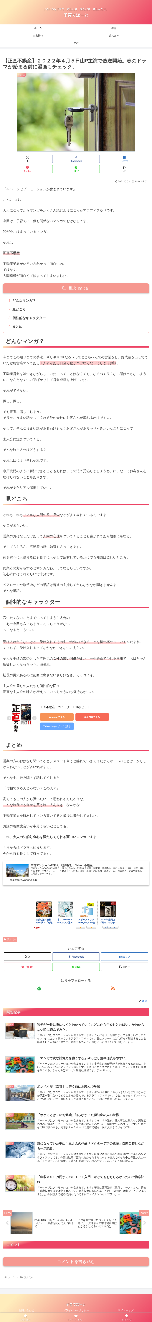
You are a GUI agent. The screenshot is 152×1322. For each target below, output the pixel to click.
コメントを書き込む (76, 1261)
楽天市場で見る (92, 717)
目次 (72, 288)
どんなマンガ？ (24, 300)
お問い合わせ (26, 1310)
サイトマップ (125, 1310)
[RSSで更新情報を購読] (113, 988)
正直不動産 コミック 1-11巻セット (65, 707)
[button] (124, 169)
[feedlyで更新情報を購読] (39, 988)
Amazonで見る (57, 717)
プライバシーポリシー (76, 1310)
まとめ (17, 326)
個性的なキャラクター (29, 318)
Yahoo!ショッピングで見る (57, 726)
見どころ (19, 309)
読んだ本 (11, 939)
